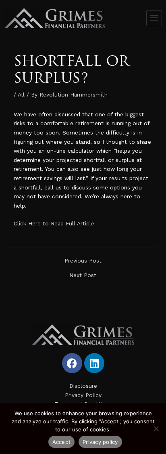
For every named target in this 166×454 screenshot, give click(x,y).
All (21, 94)
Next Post (82, 275)
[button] (154, 18)
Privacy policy (100, 442)
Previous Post (83, 261)
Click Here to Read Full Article (54, 223)
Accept (61, 442)
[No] (156, 429)
